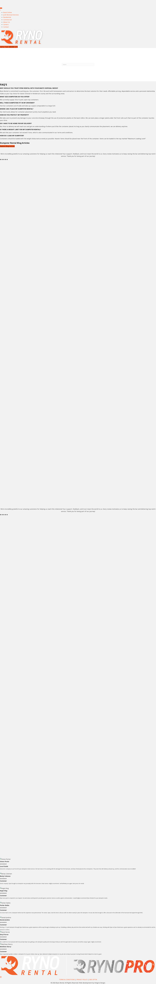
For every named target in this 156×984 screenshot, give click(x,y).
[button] (78, 88)
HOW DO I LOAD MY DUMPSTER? (12, 136)
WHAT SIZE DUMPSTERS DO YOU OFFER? (14, 97)
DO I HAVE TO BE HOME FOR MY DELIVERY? (16, 123)
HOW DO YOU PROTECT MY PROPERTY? (14, 115)
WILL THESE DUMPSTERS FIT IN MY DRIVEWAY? (17, 103)
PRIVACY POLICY (82, 980)
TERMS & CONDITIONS (67, 980)
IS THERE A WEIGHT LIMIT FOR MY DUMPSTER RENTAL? (20, 129)
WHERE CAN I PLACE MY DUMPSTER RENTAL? (16, 109)
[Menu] (1, 8)
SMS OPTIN (93, 980)
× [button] (0, 10)
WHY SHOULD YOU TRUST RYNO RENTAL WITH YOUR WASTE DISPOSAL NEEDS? (29, 88)
